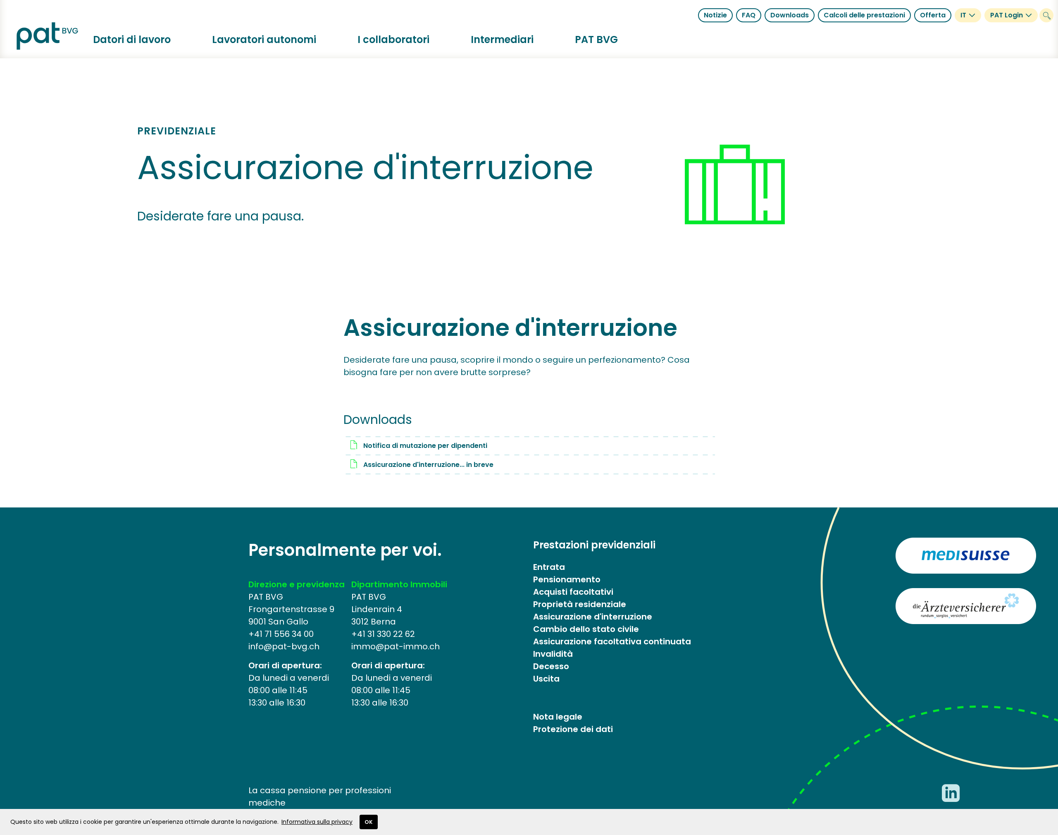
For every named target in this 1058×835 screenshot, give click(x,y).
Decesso (551, 666)
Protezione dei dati (573, 729)
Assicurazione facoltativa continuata (612, 641)
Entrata (549, 567)
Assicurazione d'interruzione (592, 616)
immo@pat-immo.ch (395, 646)
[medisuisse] (966, 556)
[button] (132, 39)
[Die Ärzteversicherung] (966, 606)
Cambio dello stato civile (586, 629)
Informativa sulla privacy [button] (317, 822)
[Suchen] (1046, 15)
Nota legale (557, 717)
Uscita (546, 678)
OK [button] (369, 821)
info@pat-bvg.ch (283, 646)
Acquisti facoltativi (573, 592)
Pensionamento (566, 579)
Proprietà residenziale (579, 604)
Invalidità (553, 654)
